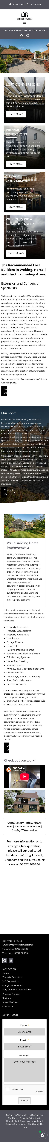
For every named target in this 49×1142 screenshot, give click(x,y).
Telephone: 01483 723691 (15, 949)
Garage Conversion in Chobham (22, 1124)
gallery (12, 382)
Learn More (16, 114)
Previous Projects (10, 994)
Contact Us (5, 492)
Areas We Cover (10, 1002)
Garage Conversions (12, 985)
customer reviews (30, 451)
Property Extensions (12, 977)
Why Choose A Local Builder (16, 989)
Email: (23, 1040)
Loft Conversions (10, 981)
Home (5, 973)
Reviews (6, 998)
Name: (23, 1025)
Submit (25, 1100)
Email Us (5, 391)
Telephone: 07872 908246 (15, 953)
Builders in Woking (15, 1115)
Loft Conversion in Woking (28, 1121)
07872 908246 (33, 4)
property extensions (24, 303)
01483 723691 (16, 4)
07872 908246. (30, 864)
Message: (24, 1055)
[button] (24, 23)
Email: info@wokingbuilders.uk (17, 945)
